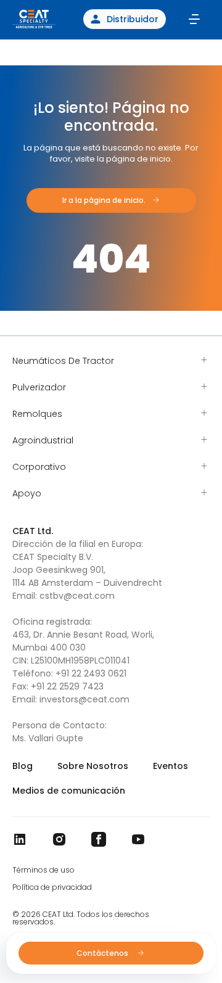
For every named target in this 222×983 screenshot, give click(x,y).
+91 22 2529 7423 (67, 686)
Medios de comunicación (68, 790)
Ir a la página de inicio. (104, 200)
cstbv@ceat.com (77, 596)
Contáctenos (103, 953)
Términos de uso (43, 870)
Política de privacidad (52, 887)
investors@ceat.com (84, 699)
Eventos (170, 766)
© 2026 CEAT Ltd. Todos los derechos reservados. (80, 918)
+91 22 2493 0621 (91, 673)
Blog (22, 766)
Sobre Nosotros (92, 766)
